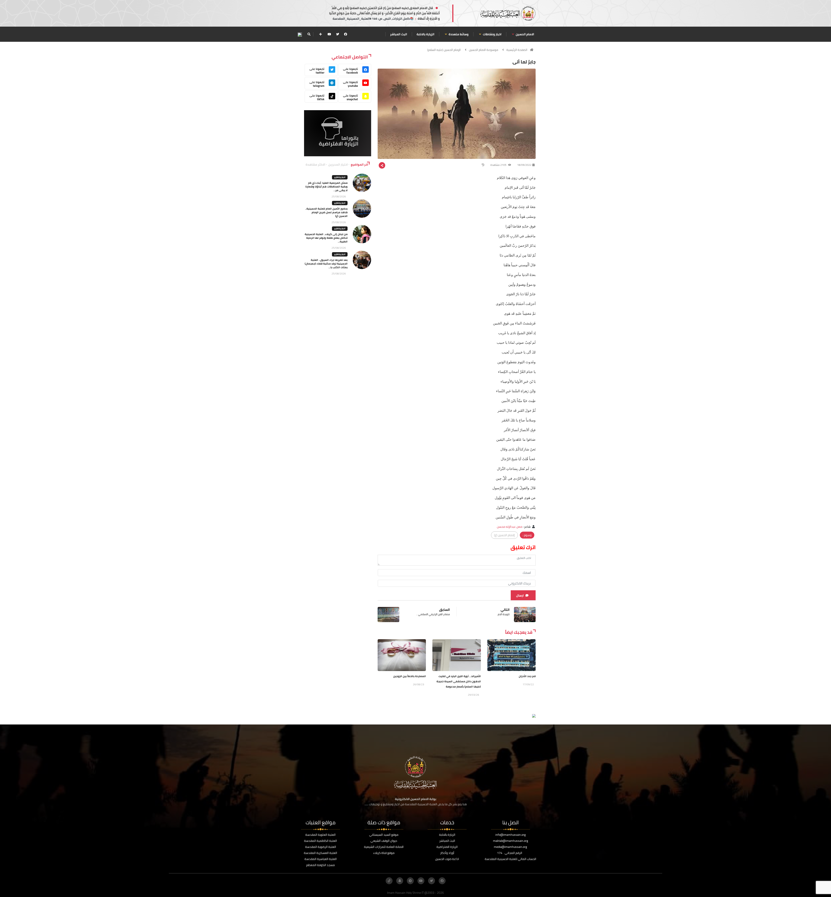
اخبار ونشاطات (491, 34)
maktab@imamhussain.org (510, 841)
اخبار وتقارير (339, 177)
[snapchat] (399, 880)
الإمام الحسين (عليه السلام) (444, 50)
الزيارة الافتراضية (447, 847)
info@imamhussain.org (510, 834)
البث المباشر (398, 34)
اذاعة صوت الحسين (447, 859)
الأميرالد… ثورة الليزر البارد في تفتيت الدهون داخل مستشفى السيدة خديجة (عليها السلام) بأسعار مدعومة (458, 681)
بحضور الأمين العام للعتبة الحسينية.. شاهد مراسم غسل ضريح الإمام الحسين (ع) (326, 212)
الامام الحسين (524, 34)
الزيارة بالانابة (425, 34)
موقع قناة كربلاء (384, 853)
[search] (309, 34)
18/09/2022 (524, 164)
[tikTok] (389, 880)
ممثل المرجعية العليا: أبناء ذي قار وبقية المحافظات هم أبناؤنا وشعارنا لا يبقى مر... (326, 186)
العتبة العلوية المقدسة (320, 834)
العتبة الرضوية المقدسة (320, 847)
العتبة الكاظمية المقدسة (320, 841)
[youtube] (329, 34)
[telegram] (410, 880)
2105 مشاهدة (498, 164)
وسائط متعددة (458, 34)
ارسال (520, 595)
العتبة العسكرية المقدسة (320, 853)
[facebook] (345, 34)
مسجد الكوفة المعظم (320, 865)
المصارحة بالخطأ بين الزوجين (409, 676)
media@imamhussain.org (510, 847)
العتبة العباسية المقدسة (320, 859)
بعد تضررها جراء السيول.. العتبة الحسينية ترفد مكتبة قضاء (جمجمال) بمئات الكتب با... (326, 263)
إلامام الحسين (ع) (504, 535)
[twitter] (337, 34)
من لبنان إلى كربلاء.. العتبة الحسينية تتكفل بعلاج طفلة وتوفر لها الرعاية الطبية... (326, 238)
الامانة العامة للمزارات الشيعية (384, 847)
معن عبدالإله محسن (509, 526)
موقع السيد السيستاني (383, 834)
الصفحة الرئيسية (516, 50)
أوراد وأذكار (447, 853)
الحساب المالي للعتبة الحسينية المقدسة (510, 859)
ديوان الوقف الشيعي (383, 841)
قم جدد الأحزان (527, 676)
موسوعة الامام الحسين (483, 50)
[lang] (299, 34)
